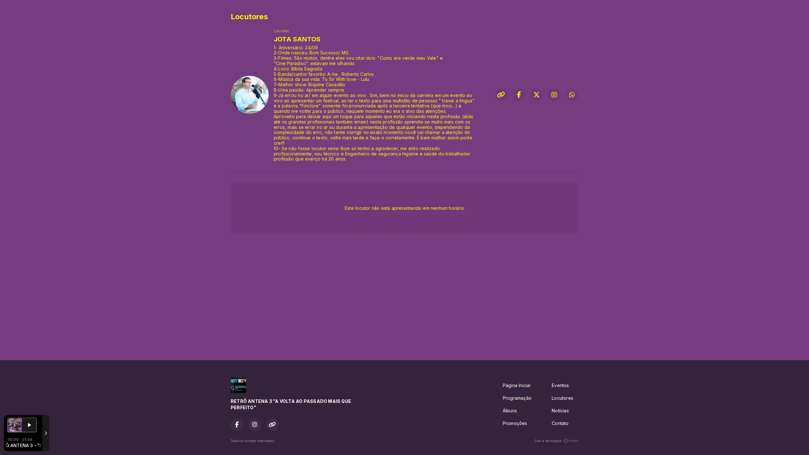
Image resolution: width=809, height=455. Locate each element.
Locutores (562, 398)
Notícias (560, 410)
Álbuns (510, 410)
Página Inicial (517, 385)
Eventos (560, 385)
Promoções (515, 423)
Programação (517, 398)
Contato (560, 423)
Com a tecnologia (547, 441)
